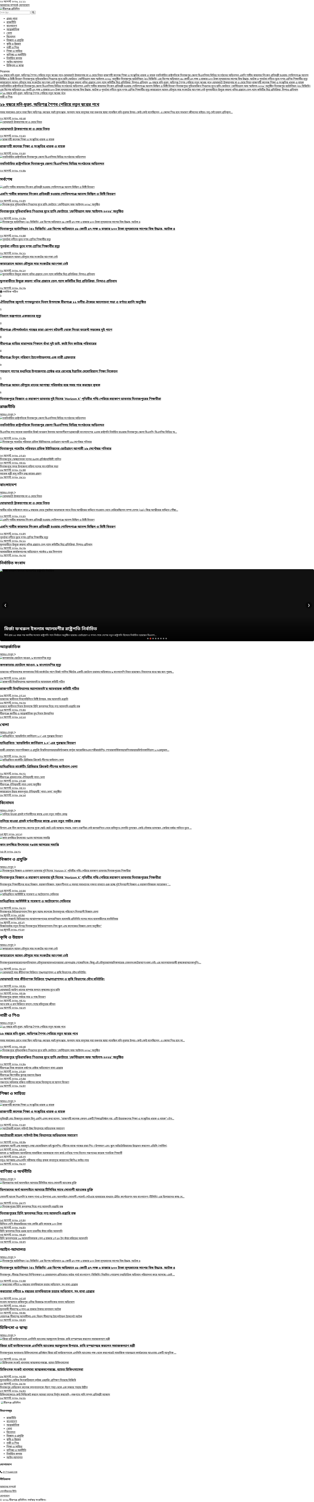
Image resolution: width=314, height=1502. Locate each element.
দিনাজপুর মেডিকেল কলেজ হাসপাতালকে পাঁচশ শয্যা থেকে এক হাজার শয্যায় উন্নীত (44, 1389)
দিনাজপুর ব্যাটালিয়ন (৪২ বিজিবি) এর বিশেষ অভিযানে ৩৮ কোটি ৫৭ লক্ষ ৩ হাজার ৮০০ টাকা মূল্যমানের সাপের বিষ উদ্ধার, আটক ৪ (190, 79)
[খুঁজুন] (33, 12)
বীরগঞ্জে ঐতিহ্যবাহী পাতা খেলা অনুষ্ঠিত (20, 786)
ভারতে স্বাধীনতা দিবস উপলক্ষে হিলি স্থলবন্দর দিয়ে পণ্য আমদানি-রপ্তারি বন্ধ (40, 708)
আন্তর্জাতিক (13, 29)
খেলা (9, 33)
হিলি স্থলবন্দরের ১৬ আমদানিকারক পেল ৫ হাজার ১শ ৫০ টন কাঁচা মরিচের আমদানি (44, 1240)
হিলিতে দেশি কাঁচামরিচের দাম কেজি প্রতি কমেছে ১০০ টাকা (31, 1226)
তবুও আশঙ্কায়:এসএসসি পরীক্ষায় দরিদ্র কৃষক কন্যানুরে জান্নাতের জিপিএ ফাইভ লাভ (44, 1162)
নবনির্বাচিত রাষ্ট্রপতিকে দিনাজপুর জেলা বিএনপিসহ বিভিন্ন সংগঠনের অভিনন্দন (198, 75)
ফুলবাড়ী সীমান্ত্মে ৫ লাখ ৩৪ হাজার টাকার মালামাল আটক (30, 1311)
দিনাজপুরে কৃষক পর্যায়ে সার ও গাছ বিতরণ (23, 999)
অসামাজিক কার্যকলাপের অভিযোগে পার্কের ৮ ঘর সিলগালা (31, 553)
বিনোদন (11, 37)
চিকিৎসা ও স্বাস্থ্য (15, 65)
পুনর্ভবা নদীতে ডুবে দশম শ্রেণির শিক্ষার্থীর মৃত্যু (283, 79)
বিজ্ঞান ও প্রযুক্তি (15, 40)
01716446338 (10, 1472)
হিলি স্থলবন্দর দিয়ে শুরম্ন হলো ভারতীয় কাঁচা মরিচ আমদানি (31, 1233)
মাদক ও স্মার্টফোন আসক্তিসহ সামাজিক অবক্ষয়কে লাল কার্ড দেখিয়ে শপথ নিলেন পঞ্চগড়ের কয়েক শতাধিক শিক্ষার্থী (61, 1155)
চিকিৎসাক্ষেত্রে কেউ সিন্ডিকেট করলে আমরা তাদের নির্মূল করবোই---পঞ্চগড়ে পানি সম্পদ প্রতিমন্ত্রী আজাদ (55, 1396)
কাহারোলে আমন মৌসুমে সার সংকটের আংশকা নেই (27, 82)
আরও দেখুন (7, 415)
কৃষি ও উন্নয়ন (14, 44)
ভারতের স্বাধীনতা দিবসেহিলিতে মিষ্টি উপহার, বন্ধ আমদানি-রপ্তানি (34, 701)
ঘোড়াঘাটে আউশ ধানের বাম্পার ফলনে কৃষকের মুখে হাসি (30, 991)
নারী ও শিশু (13, 47)
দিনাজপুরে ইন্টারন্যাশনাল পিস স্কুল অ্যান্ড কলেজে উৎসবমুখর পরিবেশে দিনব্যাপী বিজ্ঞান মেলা (49, 913)
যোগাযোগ (24, 5)
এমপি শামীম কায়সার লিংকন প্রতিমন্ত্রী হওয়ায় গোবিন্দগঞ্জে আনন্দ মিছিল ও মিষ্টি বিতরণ (130, 86)
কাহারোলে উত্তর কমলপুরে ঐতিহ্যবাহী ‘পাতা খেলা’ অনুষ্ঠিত (30, 793)
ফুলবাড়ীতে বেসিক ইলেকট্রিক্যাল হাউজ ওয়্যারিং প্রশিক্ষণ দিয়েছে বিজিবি (38, 1382)
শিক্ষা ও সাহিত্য (14, 51)
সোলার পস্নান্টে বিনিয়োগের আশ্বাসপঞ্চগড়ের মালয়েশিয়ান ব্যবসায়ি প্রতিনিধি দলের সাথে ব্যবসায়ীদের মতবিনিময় (59, 920)
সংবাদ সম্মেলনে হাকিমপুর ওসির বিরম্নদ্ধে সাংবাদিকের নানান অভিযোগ (37, 1304)
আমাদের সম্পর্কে (9, 5)
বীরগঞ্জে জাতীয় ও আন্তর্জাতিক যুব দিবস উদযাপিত (27, 715)
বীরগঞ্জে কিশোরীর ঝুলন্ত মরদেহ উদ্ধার (20, 1077)
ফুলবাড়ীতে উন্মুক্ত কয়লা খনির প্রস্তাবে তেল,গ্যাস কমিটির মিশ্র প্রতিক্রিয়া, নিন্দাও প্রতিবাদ (102, 82)
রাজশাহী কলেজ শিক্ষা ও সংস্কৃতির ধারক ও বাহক (129, 75)
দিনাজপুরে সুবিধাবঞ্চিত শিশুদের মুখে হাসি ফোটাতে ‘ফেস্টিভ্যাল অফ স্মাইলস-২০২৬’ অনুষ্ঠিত (71, 79)
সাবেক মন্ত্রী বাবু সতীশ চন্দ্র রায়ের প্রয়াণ (20, 475)
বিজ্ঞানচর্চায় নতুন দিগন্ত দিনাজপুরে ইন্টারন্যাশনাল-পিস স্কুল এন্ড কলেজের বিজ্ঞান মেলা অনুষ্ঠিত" (51, 928)
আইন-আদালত (15, 62)
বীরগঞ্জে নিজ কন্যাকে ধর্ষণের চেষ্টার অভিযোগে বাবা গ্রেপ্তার (31, 1069)
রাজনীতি (11, 22)
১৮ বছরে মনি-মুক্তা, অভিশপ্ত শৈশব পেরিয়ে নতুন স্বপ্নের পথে (31, 75)
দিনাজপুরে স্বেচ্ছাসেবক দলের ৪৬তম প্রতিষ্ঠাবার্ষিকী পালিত (30, 461)
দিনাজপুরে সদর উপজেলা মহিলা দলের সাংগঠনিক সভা (29, 468)
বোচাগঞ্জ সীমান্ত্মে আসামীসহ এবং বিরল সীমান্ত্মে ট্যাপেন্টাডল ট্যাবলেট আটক (41, 1318)
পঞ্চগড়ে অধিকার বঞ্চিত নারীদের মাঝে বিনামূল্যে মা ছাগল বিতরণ (34, 1084)
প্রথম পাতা (12, 19)
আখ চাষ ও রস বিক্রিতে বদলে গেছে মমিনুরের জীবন (27, 1006)
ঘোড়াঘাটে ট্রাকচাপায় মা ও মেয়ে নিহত (83, 75)
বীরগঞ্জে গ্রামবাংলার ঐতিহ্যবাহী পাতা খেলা (22, 779)
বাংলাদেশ (12, 26)
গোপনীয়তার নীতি (8, 1491)
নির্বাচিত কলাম (14, 58)
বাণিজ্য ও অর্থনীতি (16, 55)
